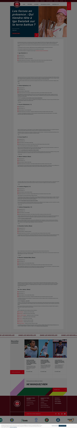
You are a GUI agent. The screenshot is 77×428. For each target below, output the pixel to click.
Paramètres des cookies (55, 425)
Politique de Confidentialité (13, 427)
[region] (38, 426)
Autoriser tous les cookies (62, 425)
